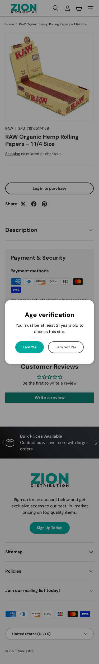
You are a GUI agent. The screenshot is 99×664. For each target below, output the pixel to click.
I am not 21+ (65, 347)
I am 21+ (29, 347)
